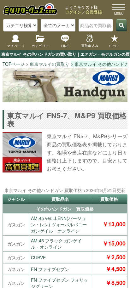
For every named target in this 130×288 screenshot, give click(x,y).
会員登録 (94, 12)
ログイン (73, 12)
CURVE (38, 257)
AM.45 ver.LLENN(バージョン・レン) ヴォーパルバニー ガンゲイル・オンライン (59, 224)
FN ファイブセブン (50, 269)
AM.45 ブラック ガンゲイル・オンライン (56, 243)
